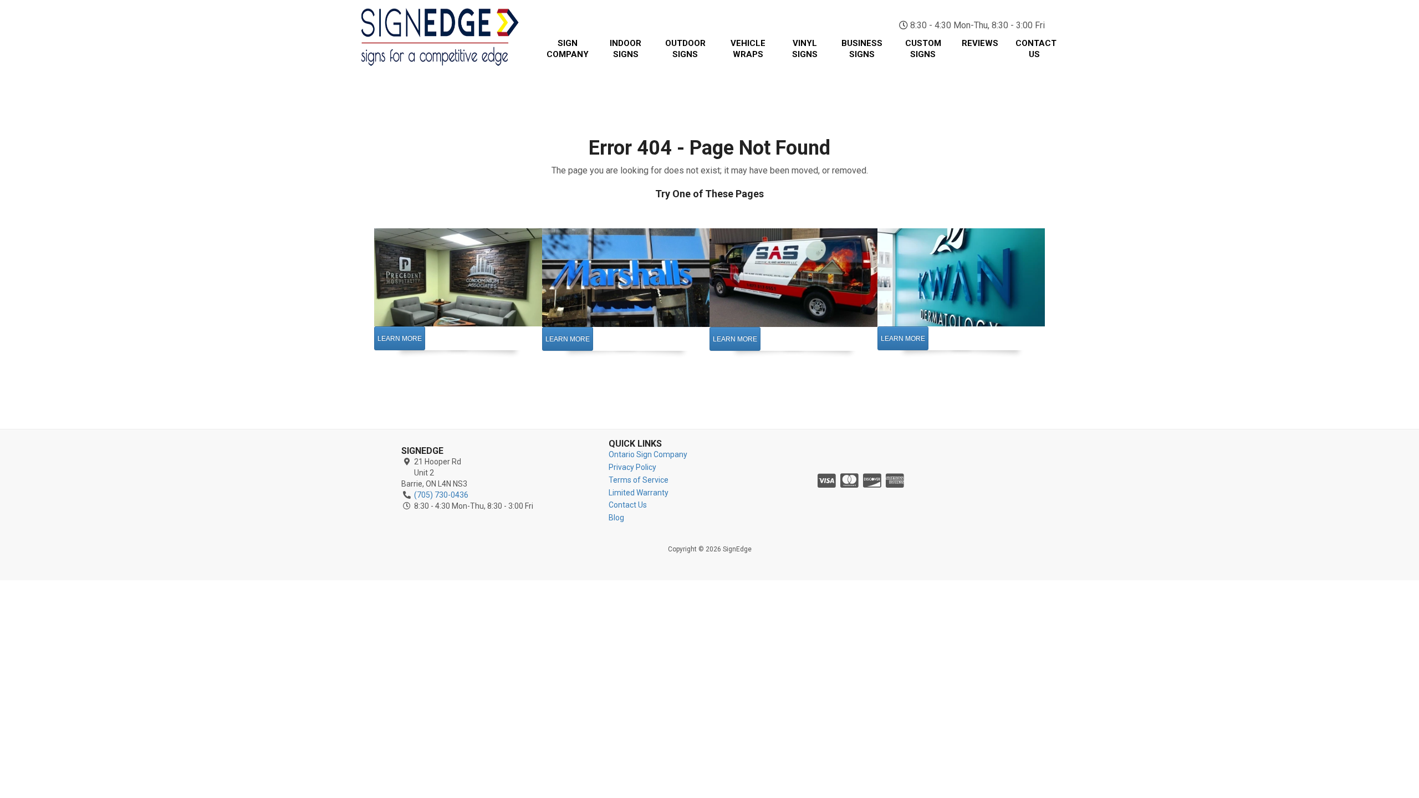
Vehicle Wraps (748, 48)
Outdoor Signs (685, 48)
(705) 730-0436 (992, 11)
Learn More (399, 338)
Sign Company (568, 48)
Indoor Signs (625, 48)
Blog (616, 517)
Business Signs (861, 48)
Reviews (980, 43)
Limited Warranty (638, 492)
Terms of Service (638, 479)
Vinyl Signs (805, 48)
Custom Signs (923, 48)
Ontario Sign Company (648, 454)
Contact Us (1035, 48)
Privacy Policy (632, 467)
